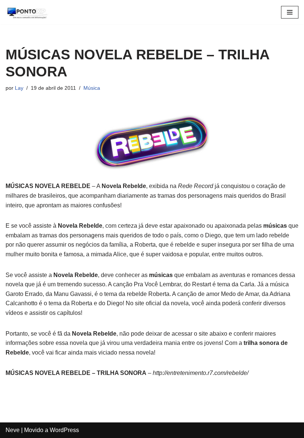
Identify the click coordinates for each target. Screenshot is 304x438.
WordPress (64, 430)
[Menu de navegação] (289, 12)
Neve (13, 430)
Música (91, 88)
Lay (19, 88)
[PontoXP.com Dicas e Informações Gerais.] (28, 12)
